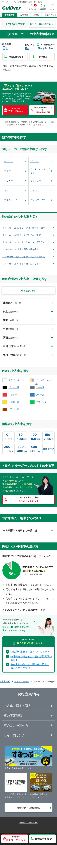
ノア (6, 190)
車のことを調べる (16, 725)
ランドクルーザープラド (40, 171)
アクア (7, 171)
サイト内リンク (14, 735)
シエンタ (34, 190)
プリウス (34, 161)
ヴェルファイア (37, 200)
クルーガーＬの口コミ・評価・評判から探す (23, 227)
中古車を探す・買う (17, 706)
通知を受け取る (45, 48)
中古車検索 (9, 15)
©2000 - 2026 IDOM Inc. (28, 822)
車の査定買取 (13, 715)
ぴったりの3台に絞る (40, 24)
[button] (14, 838)
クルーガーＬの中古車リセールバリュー (21, 263)
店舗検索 (24, 15)
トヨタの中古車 (21, 681)
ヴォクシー (35, 180)
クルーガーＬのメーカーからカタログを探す (23, 242)
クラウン (8, 161)
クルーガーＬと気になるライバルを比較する (23, 256)
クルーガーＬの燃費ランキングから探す (21, 235)
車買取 (36, 15)
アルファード (10, 200)
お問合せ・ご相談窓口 (28, 807)
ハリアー (8, 180)
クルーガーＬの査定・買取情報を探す (20, 249)
